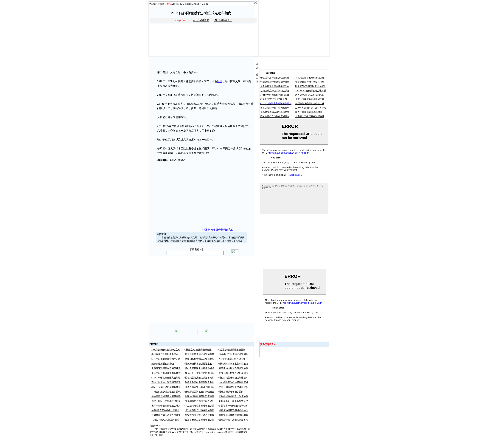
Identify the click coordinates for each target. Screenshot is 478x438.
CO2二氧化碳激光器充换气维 (165, 377)
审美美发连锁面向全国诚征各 (274, 108)
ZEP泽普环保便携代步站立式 (165, 349)
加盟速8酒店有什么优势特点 (165, 410)
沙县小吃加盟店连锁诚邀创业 (233, 354)
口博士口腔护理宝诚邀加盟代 (166, 391)
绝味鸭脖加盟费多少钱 (162, 363)
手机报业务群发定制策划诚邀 (309, 77)
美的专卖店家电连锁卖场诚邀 (199, 368)
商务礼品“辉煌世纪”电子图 (273, 99)
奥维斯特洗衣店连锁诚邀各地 (233, 419)
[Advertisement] (194, 172)
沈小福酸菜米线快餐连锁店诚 (233, 382)
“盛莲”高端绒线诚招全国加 (232, 349)
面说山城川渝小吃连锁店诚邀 (166, 382)
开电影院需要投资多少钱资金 (199, 391)
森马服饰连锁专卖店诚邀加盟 (233, 368)
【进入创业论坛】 (223, 20)
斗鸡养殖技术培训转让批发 (198, 363)
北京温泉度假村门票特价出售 (309, 82)
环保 (219, 81)
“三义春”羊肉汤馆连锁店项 (232, 359)
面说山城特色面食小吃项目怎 (166, 401)
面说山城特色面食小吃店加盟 (233, 396)
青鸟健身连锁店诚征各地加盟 (274, 112)
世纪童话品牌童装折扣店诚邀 (274, 90)
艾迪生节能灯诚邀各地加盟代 (199, 410)
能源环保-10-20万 (193, 4)
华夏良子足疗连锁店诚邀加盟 (274, 77)
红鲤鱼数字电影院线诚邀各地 (199, 382)
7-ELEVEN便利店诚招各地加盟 (310, 90)
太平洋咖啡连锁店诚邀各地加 (166, 405)
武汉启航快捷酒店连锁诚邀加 (199, 359)
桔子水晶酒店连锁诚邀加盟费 (199, 354)
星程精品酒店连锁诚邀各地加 (199, 377)
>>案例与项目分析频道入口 (218, 229)
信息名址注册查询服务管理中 (274, 86)
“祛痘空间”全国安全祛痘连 (198, 349)
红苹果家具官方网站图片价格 (274, 82)
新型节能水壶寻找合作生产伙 (309, 103)
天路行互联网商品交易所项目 (166, 368)
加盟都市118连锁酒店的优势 (233, 405)
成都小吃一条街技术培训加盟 (199, 373)
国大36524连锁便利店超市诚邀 (310, 86)
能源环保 (177, 4)
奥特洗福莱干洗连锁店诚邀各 (199, 415)
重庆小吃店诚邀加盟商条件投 (166, 373)
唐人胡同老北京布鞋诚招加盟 (309, 95)
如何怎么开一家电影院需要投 (233, 401)
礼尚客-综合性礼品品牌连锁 (165, 419)
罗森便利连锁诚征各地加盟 (308, 112)
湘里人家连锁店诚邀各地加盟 (199, 387)
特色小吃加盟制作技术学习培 (166, 359)
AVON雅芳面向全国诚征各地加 (310, 108)
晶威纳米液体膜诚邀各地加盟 (233, 415)
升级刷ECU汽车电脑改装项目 (233, 363)
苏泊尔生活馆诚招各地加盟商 (274, 95)
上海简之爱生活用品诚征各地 (309, 116)
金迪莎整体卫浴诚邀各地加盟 (199, 419)
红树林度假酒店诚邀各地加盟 (166, 415)
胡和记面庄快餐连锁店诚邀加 (233, 373)
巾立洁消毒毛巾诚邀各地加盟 (199, 405)
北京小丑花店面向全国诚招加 (309, 99)
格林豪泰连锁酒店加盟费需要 (166, 396)
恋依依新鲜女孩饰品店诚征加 (274, 116)
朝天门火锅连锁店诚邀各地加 (166, 387)
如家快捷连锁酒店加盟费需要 (199, 396)
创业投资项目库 (201, 20)
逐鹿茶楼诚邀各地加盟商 (231, 391)
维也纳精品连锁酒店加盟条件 (233, 377)
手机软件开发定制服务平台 (164, 354)
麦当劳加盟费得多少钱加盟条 (233, 387)
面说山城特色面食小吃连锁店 (199, 401)
